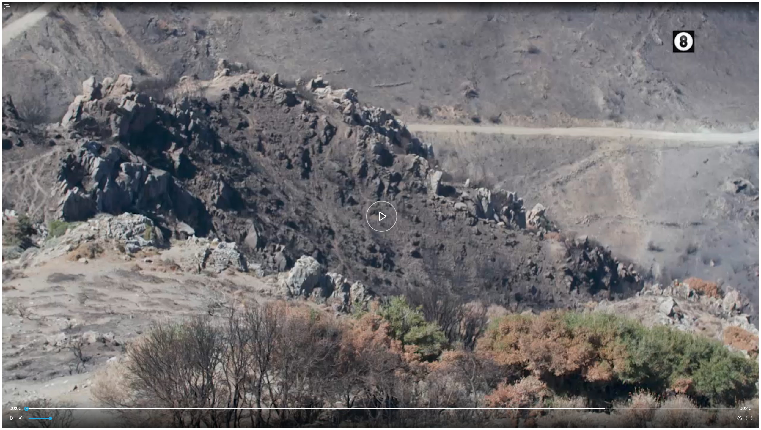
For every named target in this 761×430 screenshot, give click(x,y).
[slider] (380, 408)
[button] (7, 7)
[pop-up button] (739, 418)
